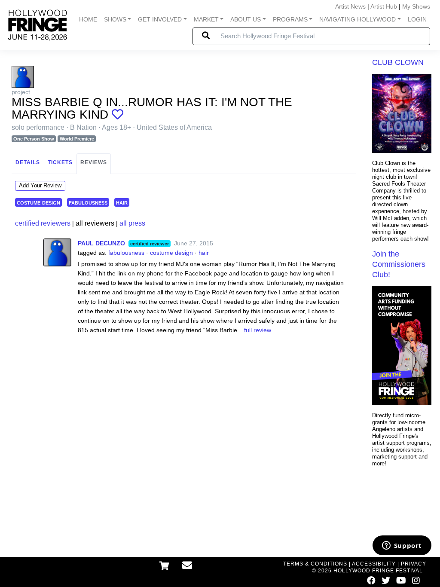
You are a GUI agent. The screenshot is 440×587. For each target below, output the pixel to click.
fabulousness (88, 202)
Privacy (413, 564)
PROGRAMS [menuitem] (290, 19)
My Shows (416, 6)
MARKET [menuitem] (206, 19)
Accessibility (374, 564)
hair (122, 202)
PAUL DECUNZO (101, 243)
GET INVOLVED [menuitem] (160, 19)
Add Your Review (40, 185)
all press (132, 223)
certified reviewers (42, 223)
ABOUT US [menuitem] (245, 19)
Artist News (350, 6)
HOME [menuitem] (88, 19)
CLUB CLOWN (398, 62)
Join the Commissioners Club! (398, 264)
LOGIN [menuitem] (417, 19)
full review (257, 330)
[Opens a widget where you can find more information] (401, 546)
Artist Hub (383, 6)
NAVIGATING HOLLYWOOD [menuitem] (357, 19)
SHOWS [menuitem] (115, 19)
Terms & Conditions (315, 564)
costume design (38, 202)
